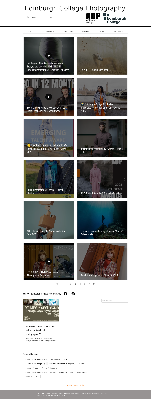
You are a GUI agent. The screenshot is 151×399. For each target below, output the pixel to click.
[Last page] (94, 284)
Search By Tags (30, 354)
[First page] (57, 284)
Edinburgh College (31, 368)
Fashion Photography (49, 368)
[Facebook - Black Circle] (65, 293)
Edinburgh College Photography (36, 359)
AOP (72, 372)
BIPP (37, 377)
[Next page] (89, 284)
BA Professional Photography (35, 364)
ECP (65, 359)
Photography (55, 359)
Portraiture (28, 377)
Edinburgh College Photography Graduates (40, 372)
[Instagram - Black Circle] (73, 293)
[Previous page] (62, 284)
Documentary (82, 372)
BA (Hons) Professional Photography (62, 364)
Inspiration (63, 372)
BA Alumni (82, 364)
